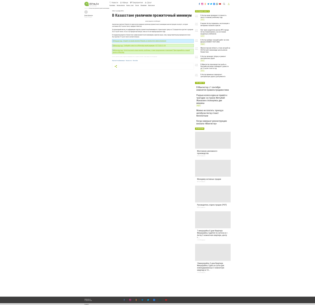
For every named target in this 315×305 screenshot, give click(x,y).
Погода (137, 5)
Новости (115, 2)
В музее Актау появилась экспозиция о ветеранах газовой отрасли (215, 24)
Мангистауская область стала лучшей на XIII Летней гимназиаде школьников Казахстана (215, 50)
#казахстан (129, 60)
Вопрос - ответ (130, 5)
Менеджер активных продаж (209, 179)
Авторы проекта (121, 5)
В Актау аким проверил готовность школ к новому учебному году (213, 16)
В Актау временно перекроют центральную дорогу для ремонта (212, 75)
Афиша (125, 2)
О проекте (86, 304)
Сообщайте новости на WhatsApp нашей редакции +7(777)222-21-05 (144, 45)
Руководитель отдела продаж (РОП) (212, 205)
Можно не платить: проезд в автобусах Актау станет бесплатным (209, 113)
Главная (86, 8)
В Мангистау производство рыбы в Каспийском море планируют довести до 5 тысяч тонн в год (214, 66)
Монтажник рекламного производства (207, 152)
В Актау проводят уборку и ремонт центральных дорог (213, 57)
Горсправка (112, 5)
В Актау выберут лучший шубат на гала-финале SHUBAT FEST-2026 (214, 41)
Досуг (149, 2)
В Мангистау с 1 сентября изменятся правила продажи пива (212, 88)
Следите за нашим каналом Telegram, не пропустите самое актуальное (144, 41)
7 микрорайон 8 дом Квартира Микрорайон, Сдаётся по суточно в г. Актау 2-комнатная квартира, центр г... (212, 234)
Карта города (151, 5)
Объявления (144, 5)
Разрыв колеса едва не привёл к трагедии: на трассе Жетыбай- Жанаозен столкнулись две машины (211, 99)
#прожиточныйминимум (118, 60)
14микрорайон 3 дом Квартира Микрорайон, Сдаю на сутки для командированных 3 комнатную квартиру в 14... (210, 266)
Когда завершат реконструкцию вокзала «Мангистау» (211, 122)
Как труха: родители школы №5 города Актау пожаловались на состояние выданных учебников (214, 32)
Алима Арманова (88, 15)
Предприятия (137, 2)
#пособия (135, 60)
